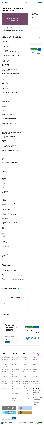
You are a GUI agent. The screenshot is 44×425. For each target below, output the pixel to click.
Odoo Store (35, 376)
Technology (25, 2)
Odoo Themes (4, 395)
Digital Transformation (16, 390)
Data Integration (15, 386)
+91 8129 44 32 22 (35, 334)
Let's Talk (40, 2)
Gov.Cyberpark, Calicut (38, 390)
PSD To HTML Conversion (16, 381)
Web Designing (14, 396)
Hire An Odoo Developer (6, 369)
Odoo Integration (5, 364)
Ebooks (34, 371)
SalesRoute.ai (25, 386)
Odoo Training (4, 366)
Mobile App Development (16, 391)
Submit (15, 309)
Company (32, 2)
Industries (34, 357)
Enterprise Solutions (15, 359)
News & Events (35, 359)
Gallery (34, 374)
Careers (28, 2)
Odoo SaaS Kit (25, 396)
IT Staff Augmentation (16, 383)
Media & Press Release (36, 361)
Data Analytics (14, 364)
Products (17, 2)
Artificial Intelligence (15, 366)
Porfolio (34, 366)
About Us (34, 355)
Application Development (16, 361)
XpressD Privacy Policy (37, 383)
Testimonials (35, 369)
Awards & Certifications (37, 362)
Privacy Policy (35, 381)
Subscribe (35, 40)
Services (13, 2)
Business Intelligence (15, 362)
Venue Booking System (26, 367)
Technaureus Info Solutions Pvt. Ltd (31, 422)
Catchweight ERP (25, 357)
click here (21, 30)
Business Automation (15, 357)
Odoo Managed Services (6, 374)
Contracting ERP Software (27, 395)
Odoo (21, 2)
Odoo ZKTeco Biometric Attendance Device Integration (6, 388)
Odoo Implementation (6, 357)
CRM (23, 366)
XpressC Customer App (27, 373)
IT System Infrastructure (16, 388)
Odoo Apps (4, 393)
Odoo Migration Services (6, 362)
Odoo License (4, 391)
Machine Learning (15, 367)
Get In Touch (7, 341)
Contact (36, 2)
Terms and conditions (36, 379)
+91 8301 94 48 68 (35, 332)
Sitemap (34, 373)
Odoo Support (4, 367)
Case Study (35, 364)
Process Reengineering (16, 379)
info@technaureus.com (38, 392)
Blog (33, 367)
